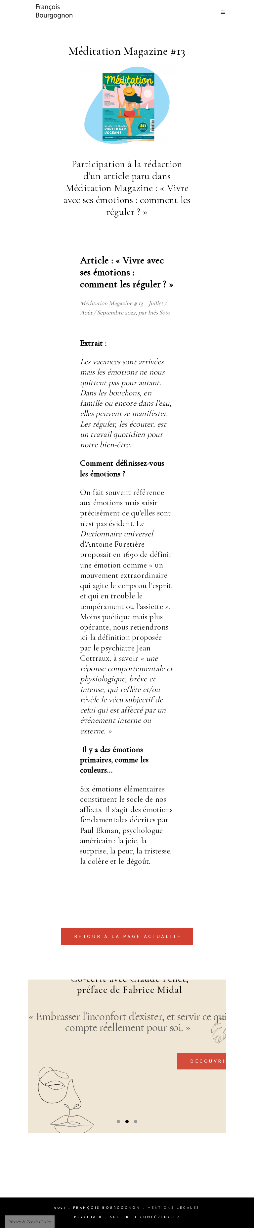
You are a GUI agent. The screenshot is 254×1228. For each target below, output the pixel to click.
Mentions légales (174, 1208)
